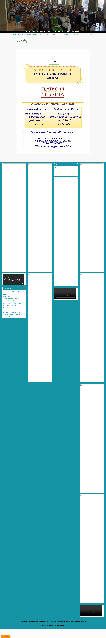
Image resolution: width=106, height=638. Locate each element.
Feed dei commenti (58, 171)
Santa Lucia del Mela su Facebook (12, 303)
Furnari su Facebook (8, 310)
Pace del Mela (6, 296)
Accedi (56, 167)
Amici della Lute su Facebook (11, 298)
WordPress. (103, 627)
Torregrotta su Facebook (9, 305)
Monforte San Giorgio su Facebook (12, 312)
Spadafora (5, 294)
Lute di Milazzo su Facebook (11, 301)
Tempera (98, 627)
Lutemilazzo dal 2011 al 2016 (11, 292)
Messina (5, 308)
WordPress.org (57, 174)
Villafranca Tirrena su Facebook (11, 314)
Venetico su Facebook (9, 317)
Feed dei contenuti (58, 169)
